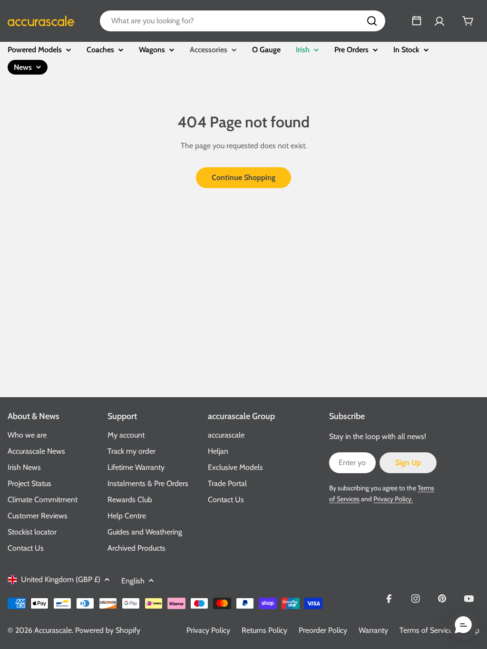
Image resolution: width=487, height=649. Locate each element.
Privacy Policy (208, 630)
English (133, 580)
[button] (463, 625)
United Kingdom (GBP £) (60, 579)
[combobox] (242, 20)
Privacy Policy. (393, 499)
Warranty (373, 630)
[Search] (372, 21)
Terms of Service (426, 630)
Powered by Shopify (107, 630)
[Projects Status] (416, 21)
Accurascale (53, 630)
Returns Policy (264, 630)
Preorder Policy (323, 630)
